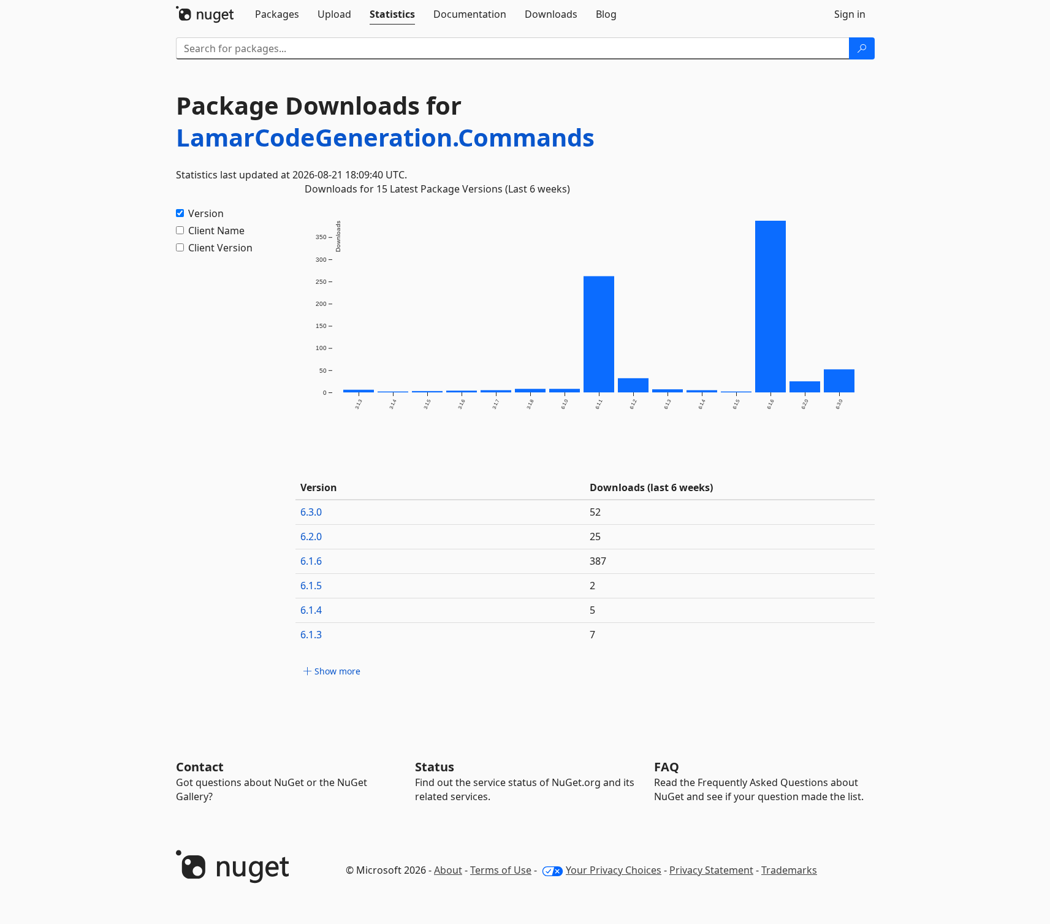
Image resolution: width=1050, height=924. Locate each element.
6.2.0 (311, 536)
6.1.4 (311, 610)
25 (595, 536)
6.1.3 (311, 634)
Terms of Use (500, 870)
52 (595, 512)
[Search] (862, 48)
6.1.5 (311, 585)
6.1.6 (311, 561)
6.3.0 (311, 512)
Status (434, 766)
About (448, 870)
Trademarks (789, 870)
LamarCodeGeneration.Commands (385, 137)
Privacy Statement (711, 870)
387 (598, 561)
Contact (200, 766)
